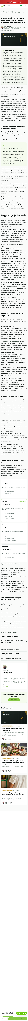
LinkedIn (6, 686)
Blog (2, 11)
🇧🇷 (21, 5)
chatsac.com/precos (5, 564)
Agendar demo (13, 699)
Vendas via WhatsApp (7, 15)
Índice (5, 1018)
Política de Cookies (20, 1015)
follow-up (4, 237)
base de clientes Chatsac (12, 151)
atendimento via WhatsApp (11, 341)
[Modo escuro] (23, 6)
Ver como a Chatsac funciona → (10, 632)
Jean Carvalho (7, 26)
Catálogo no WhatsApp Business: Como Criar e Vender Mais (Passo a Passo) (13, 762)
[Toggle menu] (26, 6)
